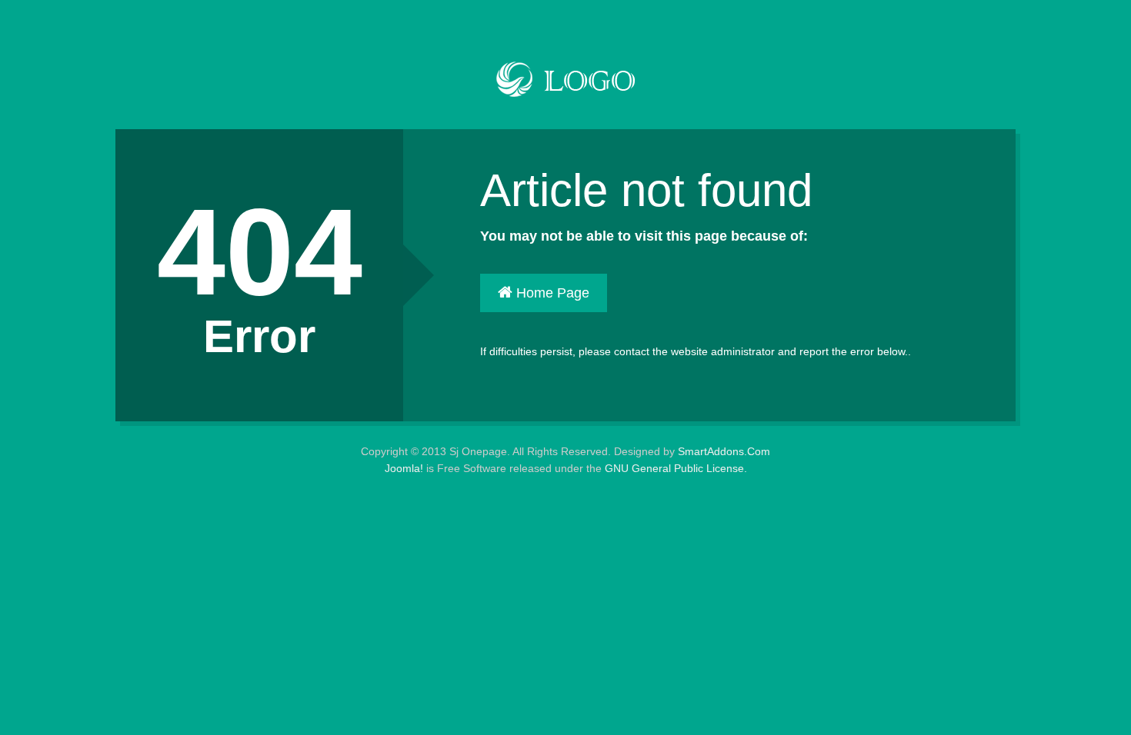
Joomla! (404, 468)
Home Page (550, 293)
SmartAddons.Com (724, 451)
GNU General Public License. (676, 468)
